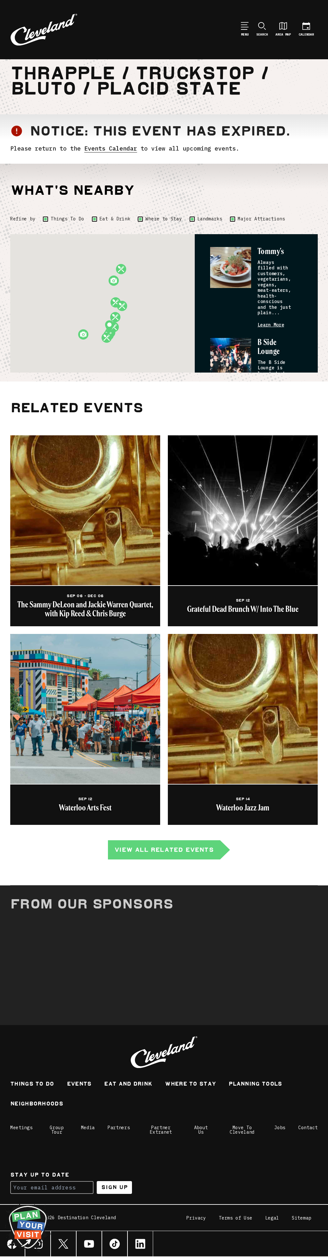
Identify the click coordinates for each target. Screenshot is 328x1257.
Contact (308, 1127)
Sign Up (114, 1187)
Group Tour (57, 1130)
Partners (119, 1127)
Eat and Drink (128, 1084)
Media (88, 1127)
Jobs (279, 1127)
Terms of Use (235, 1218)
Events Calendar (110, 148)
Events (79, 1084)
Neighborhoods (36, 1104)
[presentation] (230, 267)
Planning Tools (255, 1084)
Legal (272, 1218)
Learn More (271, 325)
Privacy (196, 1218)
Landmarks (209, 219)
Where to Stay (163, 219)
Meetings (21, 1127)
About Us (201, 1130)
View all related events (164, 849)
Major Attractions (261, 219)
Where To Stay (190, 1084)
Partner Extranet (161, 1130)
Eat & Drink (115, 219)
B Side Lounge (269, 347)
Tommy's (271, 251)
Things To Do (67, 219)
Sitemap (301, 1218)
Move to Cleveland (242, 1130)
